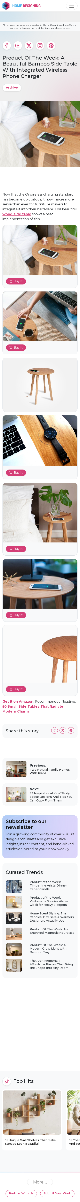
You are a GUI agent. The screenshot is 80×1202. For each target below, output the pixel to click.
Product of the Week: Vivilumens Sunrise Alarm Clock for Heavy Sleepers (49, 901)
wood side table (16, 214)
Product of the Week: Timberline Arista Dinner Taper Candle (48, 885)
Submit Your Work (57, 1193)
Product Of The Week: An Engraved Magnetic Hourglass (52, 931)
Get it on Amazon (17, 701)
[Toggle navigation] (72, 6)
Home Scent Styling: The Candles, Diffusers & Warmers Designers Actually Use (52, 917)
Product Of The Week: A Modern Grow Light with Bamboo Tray (48, 948)
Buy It (18, 281)
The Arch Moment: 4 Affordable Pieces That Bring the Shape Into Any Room (51, 964)
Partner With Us (21, 1193)
